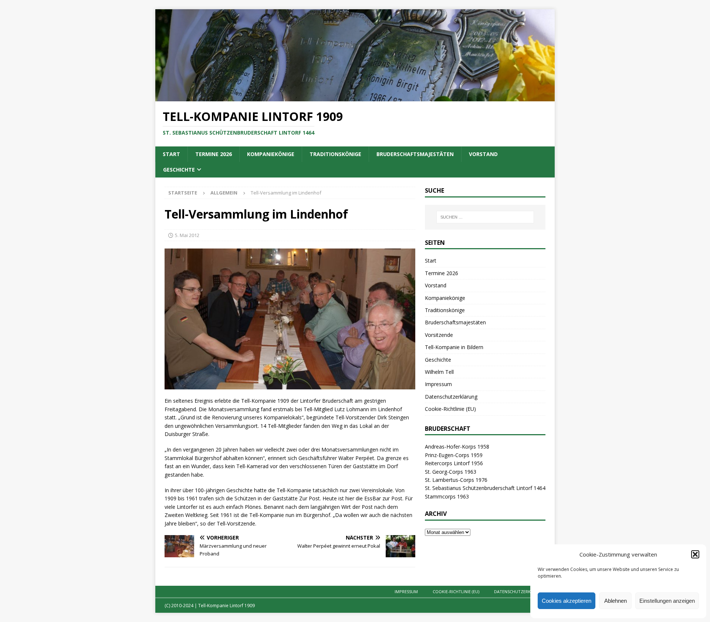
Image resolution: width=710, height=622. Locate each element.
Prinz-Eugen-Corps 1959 (454, 455)
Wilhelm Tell (439, 371)
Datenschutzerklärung (451, 396)
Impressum (438, 384)
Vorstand (483, 154)
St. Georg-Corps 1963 (450, 471)
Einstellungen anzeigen (667, 601)
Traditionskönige (335, 154)
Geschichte (179, 169)
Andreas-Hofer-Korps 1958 (457, 446)
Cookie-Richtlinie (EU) (450, 408)
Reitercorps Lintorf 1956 (454, 463)
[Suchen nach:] (485, 217)
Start (171, 154)
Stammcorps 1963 (447, 496)
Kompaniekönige (270, 154)
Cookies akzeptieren (566, 601)
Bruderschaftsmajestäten (415, 154)
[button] (695, 554)
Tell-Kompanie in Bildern (454, 347)
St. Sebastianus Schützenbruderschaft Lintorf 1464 (485, 487)
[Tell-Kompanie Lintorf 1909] (355, 97)
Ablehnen (615, 601)
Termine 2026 (213, 154)
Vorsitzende (439, 334)
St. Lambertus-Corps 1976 (456, 479)
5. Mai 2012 (187, 235)
